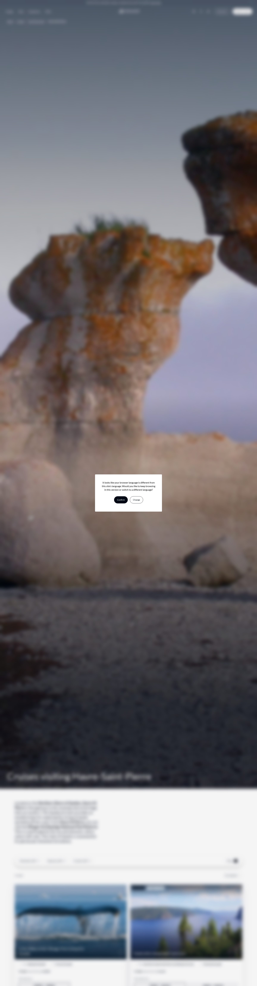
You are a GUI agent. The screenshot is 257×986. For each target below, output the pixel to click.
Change (136, 500)
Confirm (121, 500)
